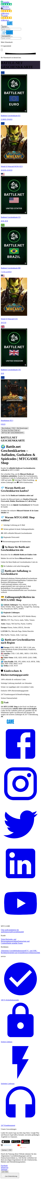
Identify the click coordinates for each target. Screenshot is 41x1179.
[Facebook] (20, 763)
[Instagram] (20, 803)
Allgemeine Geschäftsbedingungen (13, 951)
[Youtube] (20, 922)
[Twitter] (20, 843)
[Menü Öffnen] (2, 25)
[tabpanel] (20, 577)
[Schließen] (2, 50)
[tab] (12, 433)
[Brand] (7, 25)
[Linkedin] (20, 882)
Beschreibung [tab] (6, 428)
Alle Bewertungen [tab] (22, 428)
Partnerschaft (7, 932)
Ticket (3, 939)
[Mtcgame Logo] (7, 723)
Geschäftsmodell (18, 932)
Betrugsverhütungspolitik (31, 953)
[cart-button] (8, 27)
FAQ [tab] (13, 428)
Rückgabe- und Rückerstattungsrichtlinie (9, 940)
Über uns (4, 930)
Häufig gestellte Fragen (15, 943)
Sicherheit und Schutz (15, 953)
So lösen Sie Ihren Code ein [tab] (10, 430)
